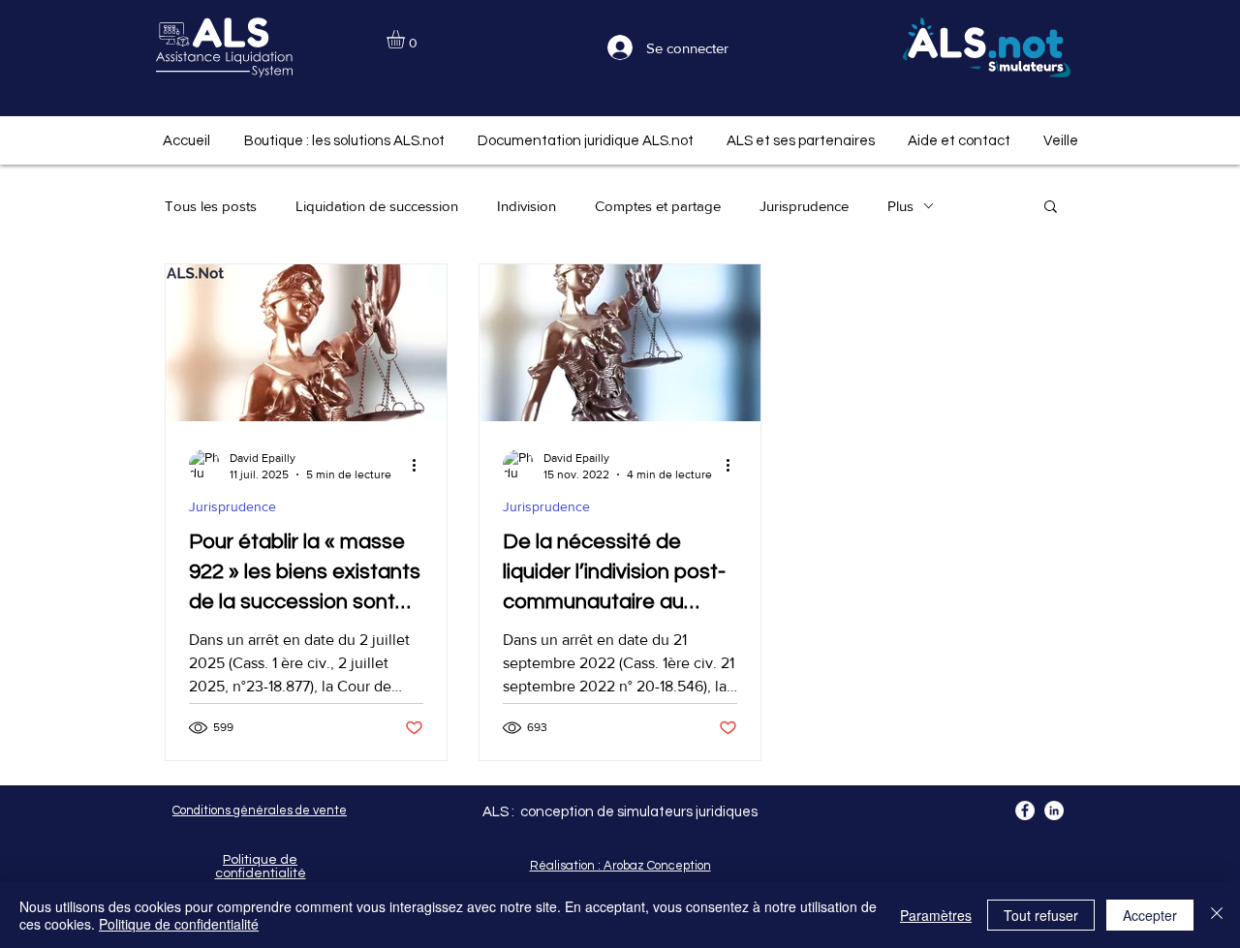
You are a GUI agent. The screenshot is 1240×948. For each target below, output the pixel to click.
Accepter (1150, 915)
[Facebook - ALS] (1025, 810)
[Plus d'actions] (420, 464)
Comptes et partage (658, 206)
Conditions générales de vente (259, 810)
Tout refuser (1041, 915)
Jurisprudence (804, 206)
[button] (406, 39)
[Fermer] (1216, 915)
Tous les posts (211, 206)
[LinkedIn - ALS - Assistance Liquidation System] (1054, 810)
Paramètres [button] (936, 915)
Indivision (526, 206)
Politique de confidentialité (179, 923)
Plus (900, 206)
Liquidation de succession (376, 206)
